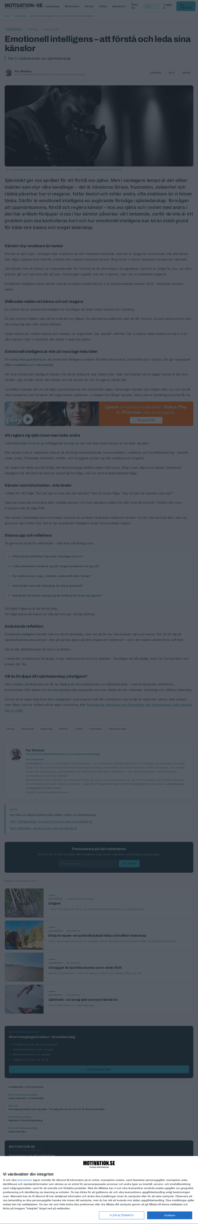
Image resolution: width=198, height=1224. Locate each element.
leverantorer (24, 1180)
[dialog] (99, 1190)
